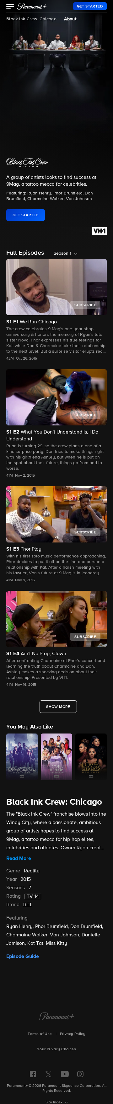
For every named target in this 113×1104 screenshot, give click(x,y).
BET (27, 904)
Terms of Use (40, 1034)
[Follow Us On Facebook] (33, 1074)
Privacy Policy (73, 1034)
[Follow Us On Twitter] (48, 1073)
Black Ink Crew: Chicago (31, 19)
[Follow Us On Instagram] (80, 1074)
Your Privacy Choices (56, 1049)
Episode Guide (22, 956)
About (70, 19)
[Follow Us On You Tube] (65, 1074)
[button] (10, 7)
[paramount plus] (32, 6)
